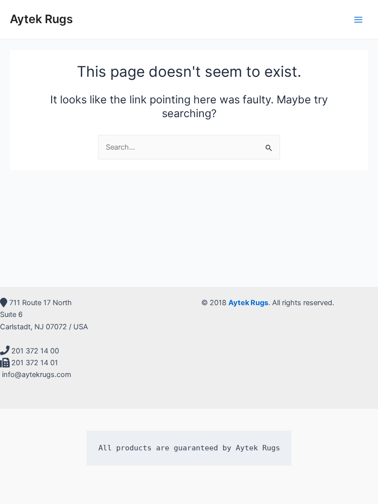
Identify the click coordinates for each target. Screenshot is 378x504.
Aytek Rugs (41, 19)
